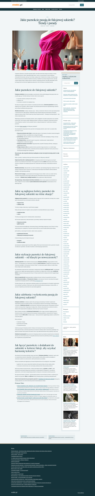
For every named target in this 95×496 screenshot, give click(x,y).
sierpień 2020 (66, 253)
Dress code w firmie (15, 472)
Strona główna (81, 492)
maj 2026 (65, 172)
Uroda (64, 319)
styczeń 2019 (66, 264)
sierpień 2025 (66, 189)
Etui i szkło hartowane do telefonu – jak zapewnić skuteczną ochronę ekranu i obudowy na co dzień (70, 139)
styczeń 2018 (66, 288)
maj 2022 (65, 229)
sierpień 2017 (66, 292)
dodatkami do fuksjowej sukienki (46, 379)
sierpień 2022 (66, 227)
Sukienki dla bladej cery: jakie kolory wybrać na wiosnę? (69, 142)
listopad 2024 (66, 205)
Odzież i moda (47, 9)
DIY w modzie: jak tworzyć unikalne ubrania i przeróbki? (32, 437)
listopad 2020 (66, 247)
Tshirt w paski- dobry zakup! (69, 101)
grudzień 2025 (66, 181)
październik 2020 (66, 249)
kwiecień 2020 (66, 259)
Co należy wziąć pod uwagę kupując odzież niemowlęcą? (23, 458)
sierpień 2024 (66, 207)
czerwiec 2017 (66, 296)
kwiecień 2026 (66, 174)
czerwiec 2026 (66, 170)
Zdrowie (60, 9)
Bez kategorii (66, 311)
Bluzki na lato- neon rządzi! (16, 468)
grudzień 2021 (66, 233)
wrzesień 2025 (66, 187)
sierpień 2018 (66, 274)
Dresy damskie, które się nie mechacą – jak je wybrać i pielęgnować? (33, 389)
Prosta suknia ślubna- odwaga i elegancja (19, 459)
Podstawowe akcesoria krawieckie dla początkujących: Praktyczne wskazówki (27, 486)
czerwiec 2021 (66, 235)
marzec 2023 (66, 223)
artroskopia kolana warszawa (69, 98)
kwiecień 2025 (66, 197)
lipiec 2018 (65, 276)
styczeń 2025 (66, 203)
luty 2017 (65, 304)
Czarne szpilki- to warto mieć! (17, 474)
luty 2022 (65, 231)
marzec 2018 (66, 284)
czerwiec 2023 (66, 217)
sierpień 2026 (66, 166)
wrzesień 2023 (66, 213)
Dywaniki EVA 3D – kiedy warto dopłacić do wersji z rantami (69, 123)
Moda (43, 9)
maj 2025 (65, 195)
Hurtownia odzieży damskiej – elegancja (69, 348)
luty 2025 (65, 201)
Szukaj (76, 83)
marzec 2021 (66, 239)
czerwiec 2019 (66, 261)
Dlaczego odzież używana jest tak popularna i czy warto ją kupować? (70, 95)
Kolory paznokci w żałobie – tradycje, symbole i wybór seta (69, 385)
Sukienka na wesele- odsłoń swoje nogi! (70, 104)
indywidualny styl (39, 280)
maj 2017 (65, 298)
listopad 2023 (66, 211)
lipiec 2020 (65, 255)
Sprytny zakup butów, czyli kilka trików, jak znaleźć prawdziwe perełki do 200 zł (27, 467)
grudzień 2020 (66, 245)
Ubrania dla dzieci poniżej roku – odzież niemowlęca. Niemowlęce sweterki (26, 479)
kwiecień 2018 (66, 282)
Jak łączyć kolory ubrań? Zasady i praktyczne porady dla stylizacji (32, 397)
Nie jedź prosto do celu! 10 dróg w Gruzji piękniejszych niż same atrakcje (70, 127)
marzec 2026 (66, 176)
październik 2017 (66, 290)
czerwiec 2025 (66, 193)
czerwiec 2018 (66, 278)
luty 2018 (65, 286)
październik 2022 (66, 225)
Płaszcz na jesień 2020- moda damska (19, 452)
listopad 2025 (66, 183)
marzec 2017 (66, 302)
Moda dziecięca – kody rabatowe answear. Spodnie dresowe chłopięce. (26, 475)
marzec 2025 (66, 199)
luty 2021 (65, 241)
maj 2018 (65, 280)
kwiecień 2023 (66, 221)
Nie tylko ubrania (54, 9)
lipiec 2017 (65, 294)
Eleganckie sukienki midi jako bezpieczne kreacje (28, 394)
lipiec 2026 (65, 168)
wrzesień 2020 (66, 251)
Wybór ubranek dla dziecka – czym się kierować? (70, 367)
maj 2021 (65, 237)
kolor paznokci (23, 126)
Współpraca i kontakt (37, 9)
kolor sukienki (56, 335)
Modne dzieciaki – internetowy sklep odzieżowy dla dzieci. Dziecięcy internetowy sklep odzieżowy (69, 109)
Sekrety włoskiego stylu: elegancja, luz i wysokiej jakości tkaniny (32, 385)
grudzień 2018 (66, 266)
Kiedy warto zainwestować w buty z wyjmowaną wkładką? (23, 481)
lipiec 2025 (65, 191)
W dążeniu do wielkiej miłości (69, 403)
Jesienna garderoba (15, 461)
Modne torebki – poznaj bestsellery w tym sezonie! (21, 477)
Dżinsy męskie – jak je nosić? (17, 454)
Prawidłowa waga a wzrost (16, 456)
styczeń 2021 (66, 243)
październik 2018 (66, 270)
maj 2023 (65, 219)
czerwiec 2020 (66, 257)
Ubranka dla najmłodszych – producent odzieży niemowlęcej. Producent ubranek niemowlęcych (31, 482)
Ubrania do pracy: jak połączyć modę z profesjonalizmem (69, 91)
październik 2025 (66, 185)
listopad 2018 (66, 268)
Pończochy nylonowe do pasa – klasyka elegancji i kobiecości (23, 484)
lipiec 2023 (65, 215)
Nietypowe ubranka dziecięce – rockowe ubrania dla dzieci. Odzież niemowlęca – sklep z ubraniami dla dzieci (33, 465)
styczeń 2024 (66, 209)
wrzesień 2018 (66, 272)
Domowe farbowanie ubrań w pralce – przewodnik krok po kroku (61, 437)
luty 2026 (65, 178)
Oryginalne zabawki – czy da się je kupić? (19, 470)
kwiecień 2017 (66, 300)
